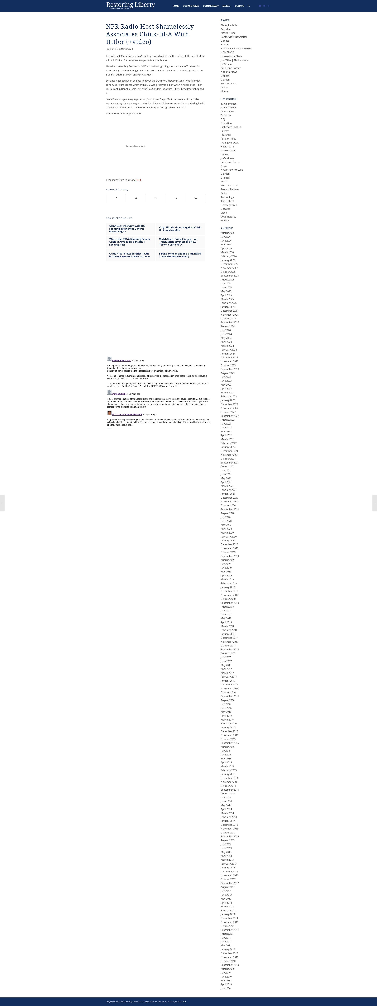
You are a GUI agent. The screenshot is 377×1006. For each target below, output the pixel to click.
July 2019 (226, 564)
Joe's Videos (227, 158)
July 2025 (226, 283)
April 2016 (226, 715)
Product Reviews (230, 189)
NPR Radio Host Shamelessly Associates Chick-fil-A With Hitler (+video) (150, 34)
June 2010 (226, 976)
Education (226, 123)
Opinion (225, 79)
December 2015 (229, 731)
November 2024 (229, 314)
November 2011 (229, 922)
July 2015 (226, 750)
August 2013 (228, 840)
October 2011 (228, 926)
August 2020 (228, 513)
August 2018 (228, 606)
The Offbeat (227, 201)
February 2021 (229, 489)
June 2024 (226, 334)
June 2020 (226, 521)
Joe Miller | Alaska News (234, 60)
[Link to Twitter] (264, 6)
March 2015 (227, 766)
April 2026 (226, 248)
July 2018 (226, 610)
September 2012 (230, 883)
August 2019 (228, 560)
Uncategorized (229, 205)
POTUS (225, 181)
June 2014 (226, 801)
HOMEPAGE (227, 52)
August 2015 (228, 747)
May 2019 (226, 571)
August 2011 (228, 933)
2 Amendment (228, 107)
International (228, 150)
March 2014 (227, 813)
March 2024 (227, 345)
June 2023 (226, 380)
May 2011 (226, 945)
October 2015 (228, 739)
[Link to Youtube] (260, 6)
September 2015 (230, 743)
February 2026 (229, 256)
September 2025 (230, 275)
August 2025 (228, 279)
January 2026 (228, 260)
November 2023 (229, 361)
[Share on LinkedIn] (176, 198)
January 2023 (228, 400)
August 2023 (228, 373)
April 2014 (226, 809)
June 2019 (226, 567)
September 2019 (230, 556)
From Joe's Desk (230, 142)
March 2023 (227, 392)
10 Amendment (229, 103)
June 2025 (226, 287)
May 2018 (226, 618)
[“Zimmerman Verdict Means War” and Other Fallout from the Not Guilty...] (2, 503)
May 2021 (226, 478)
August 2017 (228, 653)
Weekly (225, 220)
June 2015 (226, 754)
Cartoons (226, 115)
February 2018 (229, 630)
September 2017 (230, 649)
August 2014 (228, 793)
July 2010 (226, 972)
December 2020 (229, 497)
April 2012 (226, 902)
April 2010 (226, 984)
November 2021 (229, 454)
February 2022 (229, 443)
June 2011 (226, 941)
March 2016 (227, 719)
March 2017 (227, 673)
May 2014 (226, 805)
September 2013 (230, 836)
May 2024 (226, 338)
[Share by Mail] (196, 198)
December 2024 (229, 310)
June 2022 (226, 427)
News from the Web (232, 170)
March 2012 (227, 906)
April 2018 (226, 622)
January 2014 (228, 820)
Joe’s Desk (226, 64)
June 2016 (226, 708)
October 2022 (228, 412)
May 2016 (226, 711)
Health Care (227, 146)
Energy (225, 131)
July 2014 (226, 797)
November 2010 (229, 957)
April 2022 (226, 435)
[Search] (249, 6)
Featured (226, 134)
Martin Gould (127, 48)
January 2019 (228, 587)
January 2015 (228, 774)
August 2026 (228, 232)
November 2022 (229, 408)
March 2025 (227, 299)
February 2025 (229, 303)
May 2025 (226, 291)
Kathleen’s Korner (231, 68)
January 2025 (228, 306)
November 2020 (229, 501)
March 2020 (227, 532)
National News (229, 71)
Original (225, 177)
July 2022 (226, 423)
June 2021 (226, 474)
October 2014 (228, 785)
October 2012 (228, 879)
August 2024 (228, 326)
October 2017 (228, 645)
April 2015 (226, 762)
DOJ (223, 119)
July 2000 (226, 988)
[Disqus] (159, 312)
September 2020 (230, 509)
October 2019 (228, 552)
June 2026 (226, 240)
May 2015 (226, 758)
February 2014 (229, 817)
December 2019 (229, 544)
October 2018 (228, 598)
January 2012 (228, 914)
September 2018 (230, 602)
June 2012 (226, 894)
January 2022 (228, 447)
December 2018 (229, 591)
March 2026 (227, 252)
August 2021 (228, 466)
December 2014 (229, 778)
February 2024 (229, 349)
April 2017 (226, 669)
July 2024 (226, 330)
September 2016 (230, 696)
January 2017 (228, 680)
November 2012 (229, 875)
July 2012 (226, 891)
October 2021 (228, 458)
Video (224, 212)
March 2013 (227, 859)
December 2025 (229, 264)
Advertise (226, 29)
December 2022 (229, 404)
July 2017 (226, 657)
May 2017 (226, 665)
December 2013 (229, 824)
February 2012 (229, 910)
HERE (139, 180)
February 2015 (229, 770)
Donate (225, 40)
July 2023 (226, 377)
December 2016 (229, 684)
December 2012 (229, 871)
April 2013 (226, 856)
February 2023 (229, 396)
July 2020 (226, 517)
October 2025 (228, 271)
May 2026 (226, 244)
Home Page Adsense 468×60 (236, 48)
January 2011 (228, 949)
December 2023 (229, 357)
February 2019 (229, 583)
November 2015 (229, 735)
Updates (225, 208)
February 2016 (229, 723)
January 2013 (228, 867)
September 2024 (230, 322)
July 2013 (226, 844)
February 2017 (229, 676)
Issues (224, 154)
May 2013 (226, 852)
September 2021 (230, 462)
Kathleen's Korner (231, 162)
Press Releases (229, 185)
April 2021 (226, 482)
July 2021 (226, 470)
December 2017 (229, 637)
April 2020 (226, 528)
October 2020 (228, 505)
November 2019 (229, 548)
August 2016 (228, 700)
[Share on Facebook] (116, 198)
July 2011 (226, 937)
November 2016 (229, 688)
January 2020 (228, 540)
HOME (224, 44)
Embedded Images (231, 127)
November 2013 (229, 828)
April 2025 (226, 295)
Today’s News (228, 83)
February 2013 (229, 863)
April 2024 (226, 341)
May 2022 (226, 431)
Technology (227, 197)
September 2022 (230, 415)
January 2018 (228, 634)
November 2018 (229, 595)
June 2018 (226, 614)
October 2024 (228, 318)
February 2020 (229, 536)
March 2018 (227, 626)
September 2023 (230, 369)
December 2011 (229, 918)
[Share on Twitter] (136, 198)
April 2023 (226, 388)
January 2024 (228, 353)
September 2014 (230, 789)
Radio (224, 193)
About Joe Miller (230, 25)
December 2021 (229, 451)
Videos (224, 87)
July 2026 (226, 236)
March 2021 (227, 486)
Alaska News (228, 33)
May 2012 (226, 898)
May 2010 (226, 980)
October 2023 (228, 365)
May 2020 (226, 524)
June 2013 (226, 848)
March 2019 (227, 579)
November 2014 (229, 781)
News (224, 166)
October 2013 (228, 832)
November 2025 (229, 268)
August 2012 (228, 887)
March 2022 (227, 439)
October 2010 (228, 961)
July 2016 (226, 704)
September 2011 (230, 930)
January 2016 (228, 727)
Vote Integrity (228, 216)
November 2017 (229, 641)
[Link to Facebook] (269, 6)
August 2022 (228, 419)
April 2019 (226, 575)
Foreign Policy (228, 138)
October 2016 (228, 692)
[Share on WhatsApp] (156, 198)
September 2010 (230, 964)
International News (231, 56)
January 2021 (228, 493)
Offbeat (225, 75)
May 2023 (226, 384)
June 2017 (226, 661)
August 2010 (228, 968)
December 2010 (229, 953)
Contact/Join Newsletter (234, 36)
